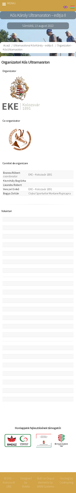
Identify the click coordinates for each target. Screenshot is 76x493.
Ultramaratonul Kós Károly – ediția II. (33, 45)
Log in (67, 463)
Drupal (50, 478)
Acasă (6, 45)
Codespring (66, 482)
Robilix (26, 486)
